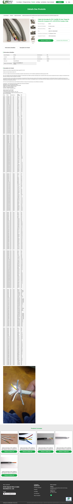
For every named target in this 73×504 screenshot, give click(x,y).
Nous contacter (37, 495)
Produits (11, 15)
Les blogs (36, 491)
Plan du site (15, 502)
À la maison (19, 2)
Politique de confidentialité (8, 502)
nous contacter (50, 2)
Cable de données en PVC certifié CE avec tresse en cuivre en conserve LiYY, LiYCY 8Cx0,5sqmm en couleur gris (63, 449)
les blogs (38, 2)
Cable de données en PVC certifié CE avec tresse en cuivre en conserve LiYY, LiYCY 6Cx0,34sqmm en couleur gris (45, 449)
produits (33, 2)
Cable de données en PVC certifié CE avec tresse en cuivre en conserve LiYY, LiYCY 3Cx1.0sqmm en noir (27, 449)
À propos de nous (27, 2)
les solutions (43, 2)
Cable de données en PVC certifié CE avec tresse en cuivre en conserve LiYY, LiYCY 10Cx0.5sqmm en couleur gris (9, 449)
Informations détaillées (10, 47)
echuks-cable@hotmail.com (10, 493)
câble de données (17, 15)
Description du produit (25, 47)
